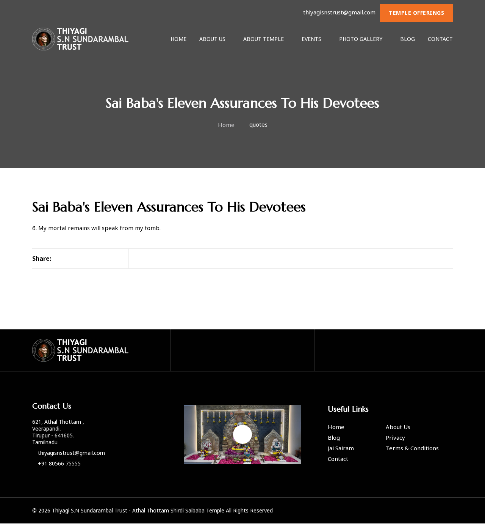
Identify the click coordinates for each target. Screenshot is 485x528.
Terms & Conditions (412, 448)
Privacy (395, 437)
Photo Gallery (360, 38)
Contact (440, 38)
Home (178, 38)
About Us (212, 38)
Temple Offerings (416, 12)
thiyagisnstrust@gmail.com (339, 12)
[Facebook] (58, 258)
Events (311, 38)
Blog (407, 38)
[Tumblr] (82, 258)
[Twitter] (70, 258)
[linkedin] (94, 258)
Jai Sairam (341, 448)
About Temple (263, 38)
